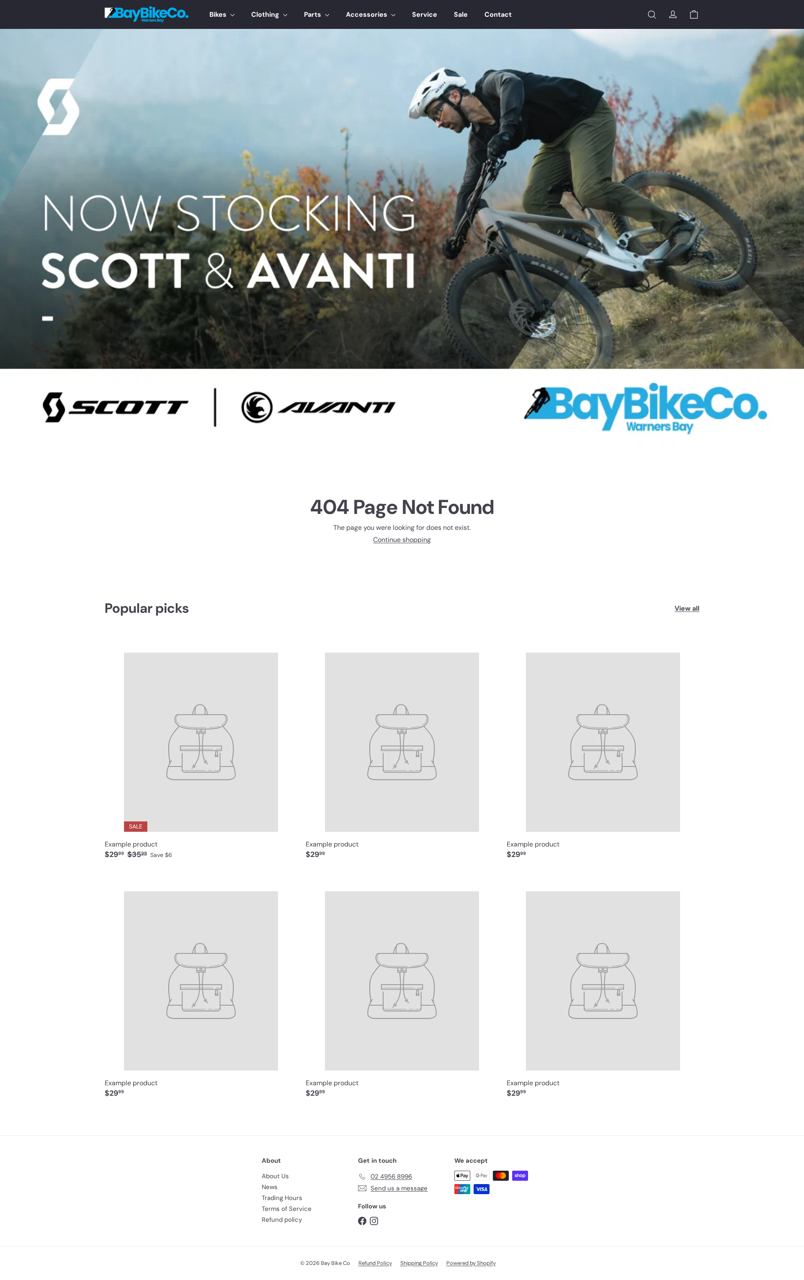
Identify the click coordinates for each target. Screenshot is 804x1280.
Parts (313, 14)
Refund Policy (375, 1263)
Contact (498, 14)
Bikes (218, 14)
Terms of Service (287, 1209)
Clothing (266, 14)
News (270, 1187)
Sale (461, 14)
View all (687, 608)
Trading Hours (282, 1198)
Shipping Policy (419, 1263)
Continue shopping (402, 539)
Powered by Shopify (471, 1263)
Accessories (367, 14)
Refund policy (282, 1219)
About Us (275, 1176)
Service (424, 14)
